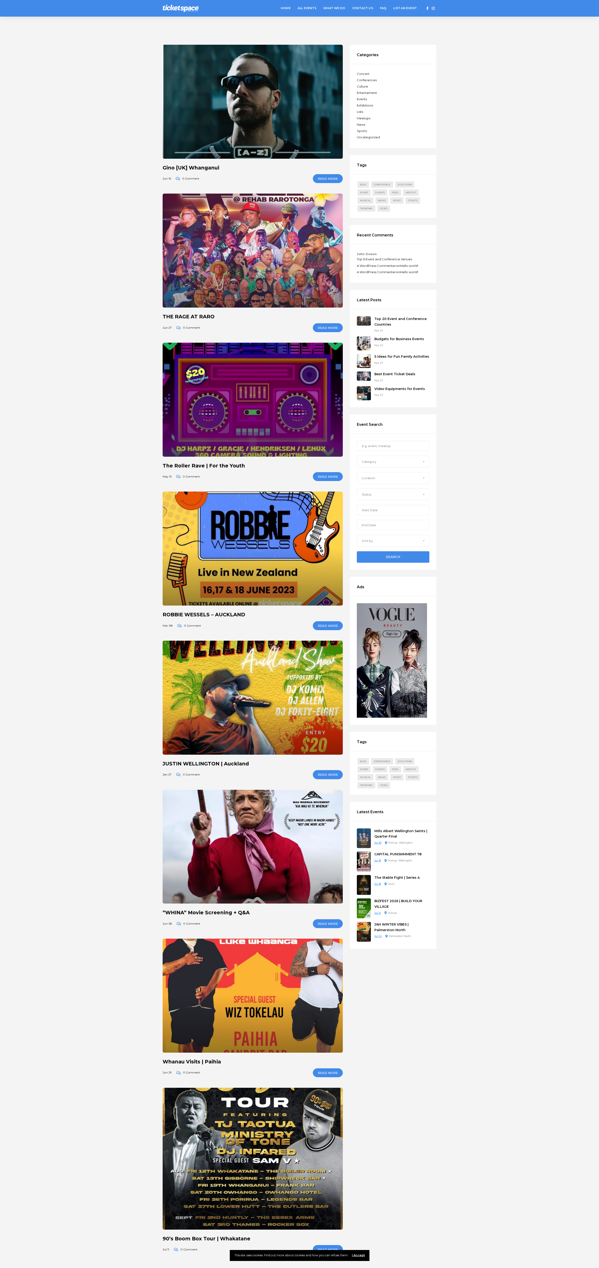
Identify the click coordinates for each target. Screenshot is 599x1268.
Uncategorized (368, 137)
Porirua (392, 842)
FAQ (383, 8)
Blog (363, 184)
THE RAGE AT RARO (189, 317)
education (405, 184)
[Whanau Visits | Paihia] (253, 996)
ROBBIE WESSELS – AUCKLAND (204, 614)
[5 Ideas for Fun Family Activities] (364, 361)
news (382, 200)
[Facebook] (427, 8)
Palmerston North (400, 936)
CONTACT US (362, 8)
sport (397, 200)
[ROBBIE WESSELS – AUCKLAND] (253, 549)
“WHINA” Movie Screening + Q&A (206, 912)
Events (362, 99)
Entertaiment (367, 93)
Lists (360, 112)
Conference (382, 184)
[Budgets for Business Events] (364, 343)
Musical (365, 200)
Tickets (412, 200)
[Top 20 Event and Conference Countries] (364, 320)
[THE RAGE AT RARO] (253, 251)
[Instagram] (433, 8)
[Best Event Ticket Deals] (364, 376)
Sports (362, 131)
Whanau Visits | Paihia (192, 1062)
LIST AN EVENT (405, 8)
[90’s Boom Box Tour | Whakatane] (253, 1159)
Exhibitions (365, 105)
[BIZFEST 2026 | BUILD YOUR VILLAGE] (364, 908)
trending (366, 208)
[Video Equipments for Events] (364, 393)
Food (395, 192)
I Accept (358, 1255)
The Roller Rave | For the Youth (204, 466)
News (361, 124)
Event (364, 192)
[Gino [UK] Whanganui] (253, 102)
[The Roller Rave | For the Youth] (253, 400)
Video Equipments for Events (399, 389)
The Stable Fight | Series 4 (397, 877)
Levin (391, 884)
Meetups (363, 118)
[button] (393, 461)
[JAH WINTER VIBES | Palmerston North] (364, 931)
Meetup (411, 192)
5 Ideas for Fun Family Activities (401, 356)
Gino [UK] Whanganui (191, 168)
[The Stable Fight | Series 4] (364, 884)
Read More (328, 178)
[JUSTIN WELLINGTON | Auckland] (253, 698)
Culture (362, 86)
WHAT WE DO (334, 8)
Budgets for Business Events (399, 339)
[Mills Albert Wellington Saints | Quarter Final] (364, 838)
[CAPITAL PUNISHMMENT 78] (364, 861)
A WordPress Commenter (376, 266)
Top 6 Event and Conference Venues (384, 259)
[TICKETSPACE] (181, 8)
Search (393, 557)
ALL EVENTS (307, 8)
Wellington (406, 842)
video (383, 208)
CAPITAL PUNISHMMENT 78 (398, 854)
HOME (286, 8)
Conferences (367, 80)
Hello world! (409, 266)
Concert (363, 74)
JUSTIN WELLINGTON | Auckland (206, 764)
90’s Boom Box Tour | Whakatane (206, 1239)
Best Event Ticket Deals (394, 374)
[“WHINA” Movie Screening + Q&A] (253, 847)
